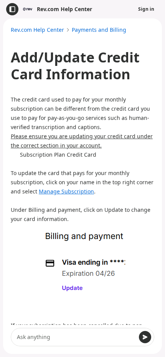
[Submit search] (145, 337)
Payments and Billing (99, 29)
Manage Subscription (66, 191)
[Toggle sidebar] (12, 9)
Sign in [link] (146, 9)
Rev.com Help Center (37, 29)
